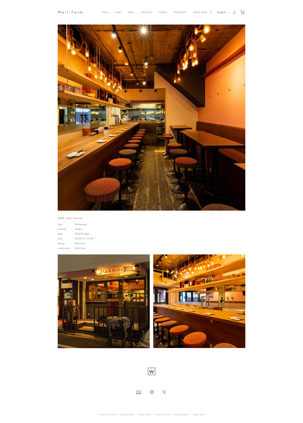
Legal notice (199, 415)
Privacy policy (144, 415)
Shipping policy (182, 415)
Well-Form (111, 415)
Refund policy (127, 415)
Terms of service (163, 415)
